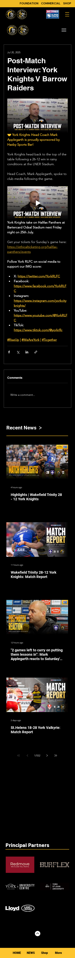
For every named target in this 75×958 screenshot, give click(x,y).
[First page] (18, 755)
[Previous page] (27, 755)
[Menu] (67, 14)
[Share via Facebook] (9, 352)
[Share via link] (36, 352)
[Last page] (55, 755)
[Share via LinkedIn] (27, 352)
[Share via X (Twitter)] (18, 352)
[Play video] (37, 203)
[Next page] (47, 755)
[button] (63, 30)
